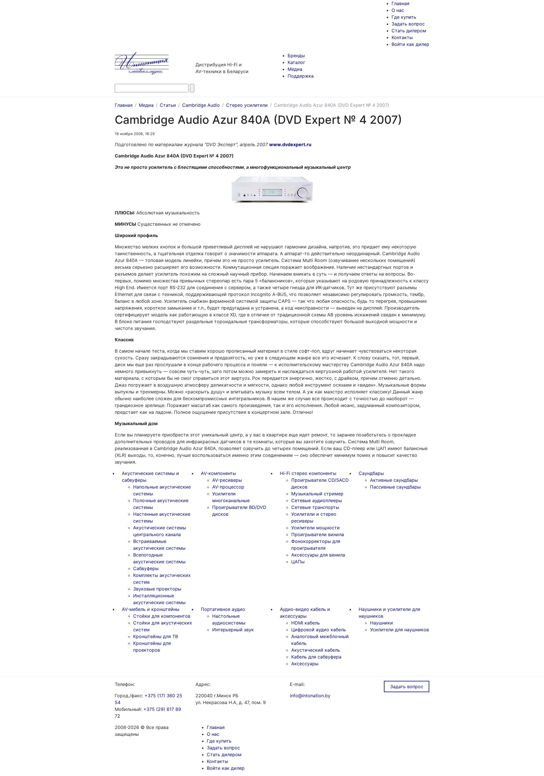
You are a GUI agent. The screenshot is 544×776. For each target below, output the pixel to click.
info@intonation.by (310, 695)
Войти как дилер (410, 44)
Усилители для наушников (399, 629)
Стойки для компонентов (161, 616)
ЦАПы (298, 561)
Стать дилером (409, 30)
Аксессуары (304, 663)
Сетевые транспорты (315, 507)
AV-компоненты (218, 473)
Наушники (381, 623)
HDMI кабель (305, 623)
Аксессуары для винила (318, 555)
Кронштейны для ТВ (155, 636)
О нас (398, 10)
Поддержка (301, 76)
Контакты (402, 37)
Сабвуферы (146, 568)
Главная (400, 3)
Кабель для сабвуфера (316, 657)
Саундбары (371, 473)
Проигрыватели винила (317, 534)
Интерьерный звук (233, 629)
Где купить (404, 17)
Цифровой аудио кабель (318, 629)
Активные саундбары (394, 480)
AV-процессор (228, 487)
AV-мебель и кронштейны (150, 609)
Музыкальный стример (317, 493)
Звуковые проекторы (157, 589)
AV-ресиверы (227, 480)
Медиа (295, 69)
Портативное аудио (223, 609)
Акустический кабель (315, 650)
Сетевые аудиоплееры (316, 500)
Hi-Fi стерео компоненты (308, 473)
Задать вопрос (408, 24)
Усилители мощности (315, 527)
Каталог (296, 62)
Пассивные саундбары (395, 487)
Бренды (296, 55)
